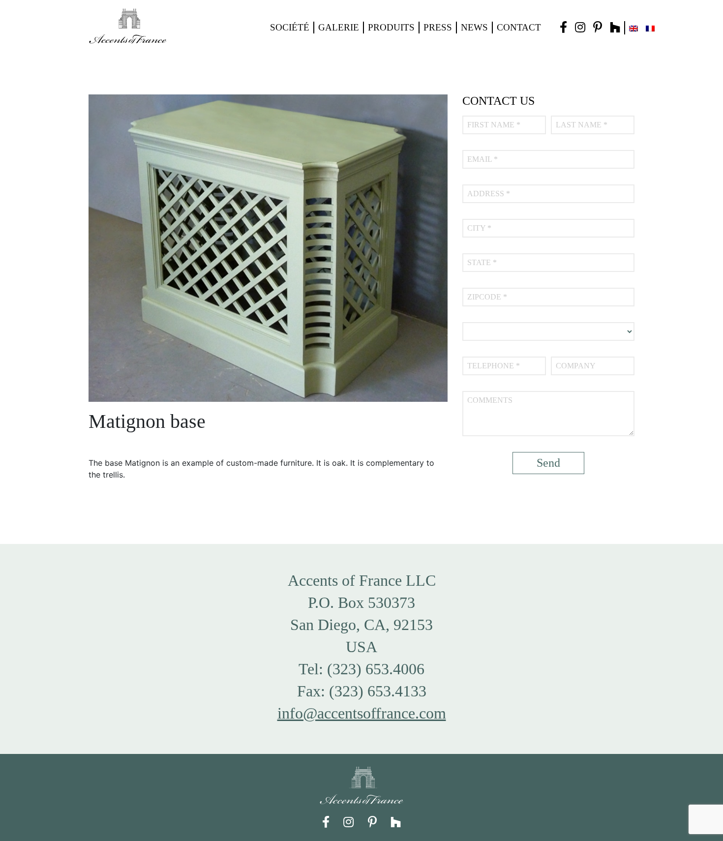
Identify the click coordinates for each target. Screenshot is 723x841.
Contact (519, 27)
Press (437, 27)
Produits (391, 27)
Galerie (338, 27)
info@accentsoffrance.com (361, 713)
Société (289, 27)
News (474, 27)
